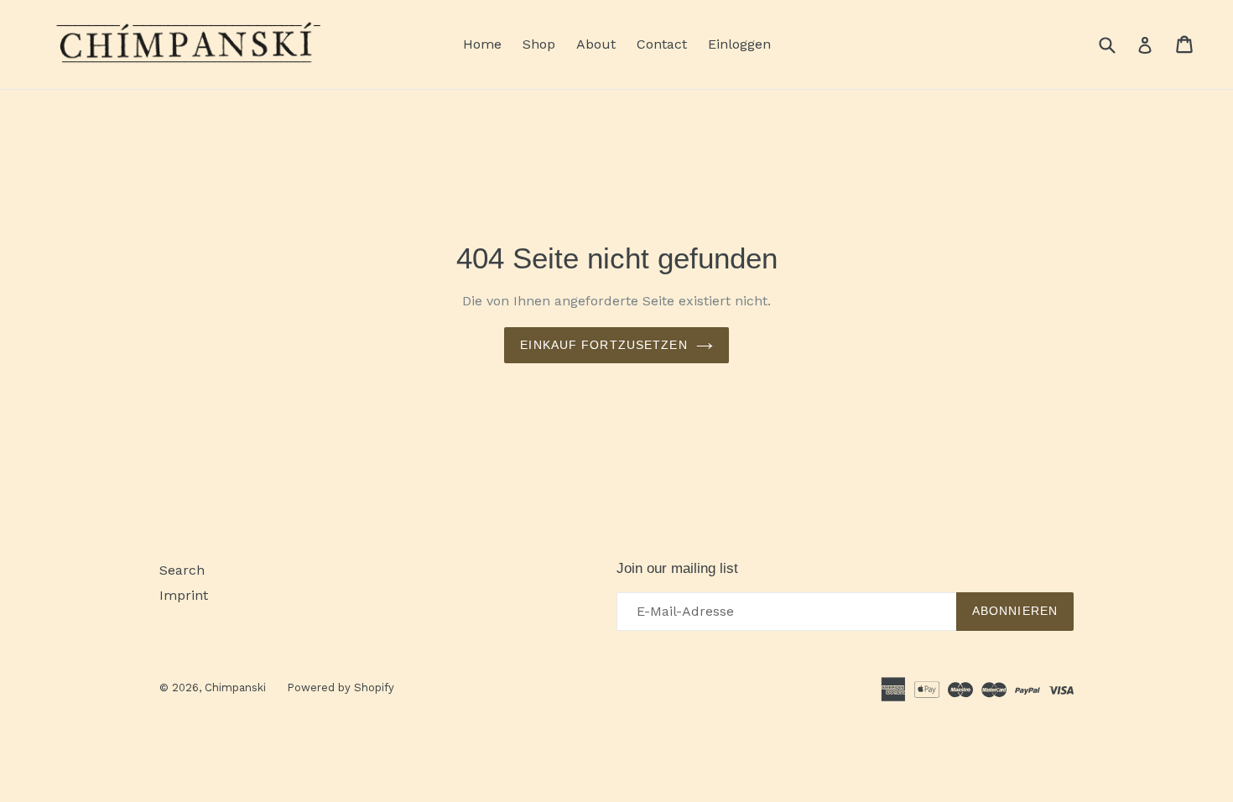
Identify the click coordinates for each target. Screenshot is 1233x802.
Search (182, 570)
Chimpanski (235, 687)
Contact (662, 44)
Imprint (183, 595)
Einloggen (739, 44)
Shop (539, 44)
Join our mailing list (677, 568)
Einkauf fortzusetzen (603, 345)
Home (482, 44)
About (596, 44)
